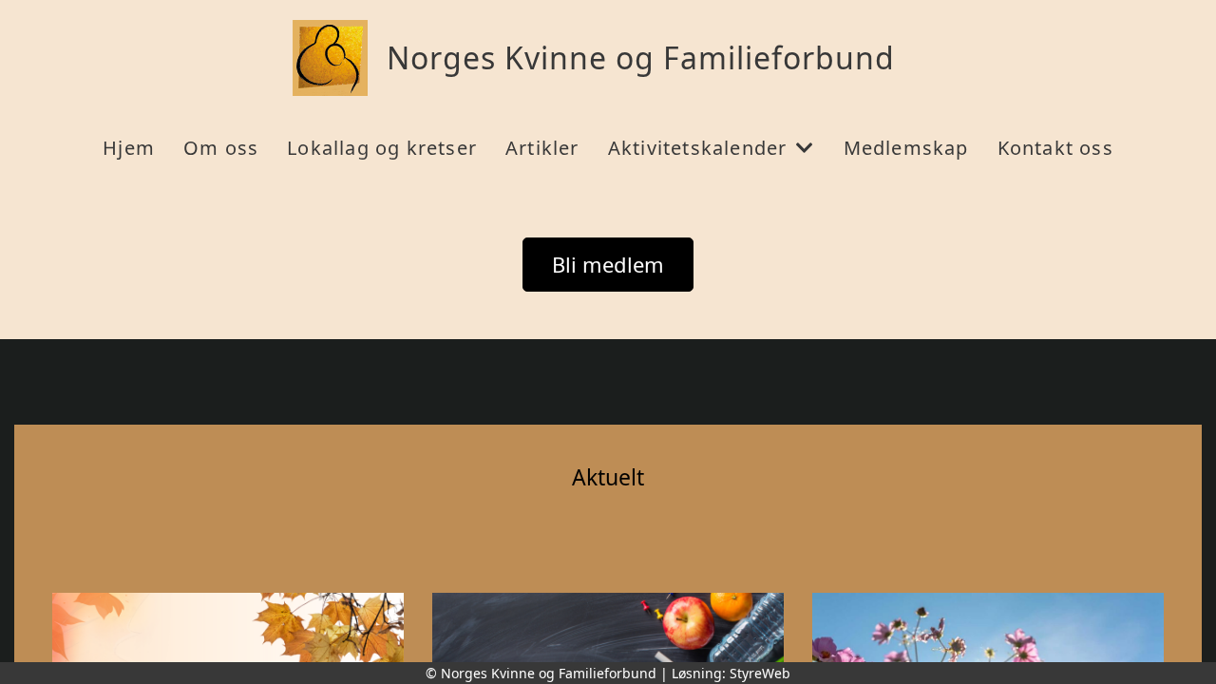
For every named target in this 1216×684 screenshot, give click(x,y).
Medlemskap (906, 148)
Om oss (220, 148)
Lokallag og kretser (382, 148)
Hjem (129, 148)
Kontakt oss (1055, 148)
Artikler (542, 148)
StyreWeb (760, 673)
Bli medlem (608, 264)
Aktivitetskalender (698, 148)
